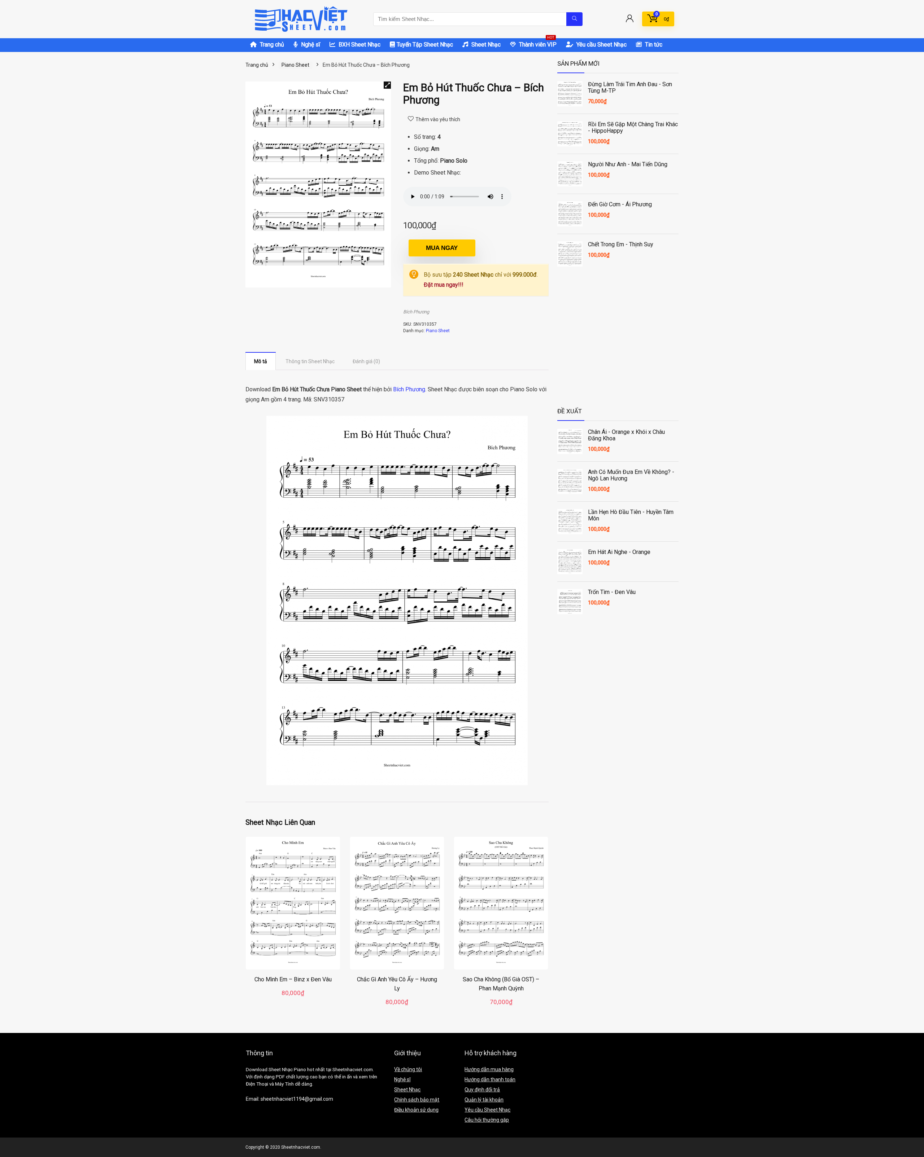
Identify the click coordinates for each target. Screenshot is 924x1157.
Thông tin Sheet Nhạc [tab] (310, 361)
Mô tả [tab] (260, 361)
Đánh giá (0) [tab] (366, 361)
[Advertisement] (618, 344)
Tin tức (653, 44)
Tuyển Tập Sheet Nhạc (425, 44)
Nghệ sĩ (310, 44)
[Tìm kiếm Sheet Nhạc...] (574, 19)
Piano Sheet (295, 65)
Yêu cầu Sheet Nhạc (601, 44)
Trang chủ (271, 44)
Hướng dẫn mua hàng (489, 1069)
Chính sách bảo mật (416, 1100)
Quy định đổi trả (482, 1089)
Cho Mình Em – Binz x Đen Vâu (293, 979)
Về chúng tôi (408, 1069)
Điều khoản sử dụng (416, 1110)
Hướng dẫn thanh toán (490, 1079)
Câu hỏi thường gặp (487, 1120)
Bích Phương (416, 311)
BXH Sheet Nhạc (358, 44)
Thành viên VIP (537, 43)
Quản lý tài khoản (484, 1100)
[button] (387, 85)
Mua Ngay (442, 248)
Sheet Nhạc (485, 44)
